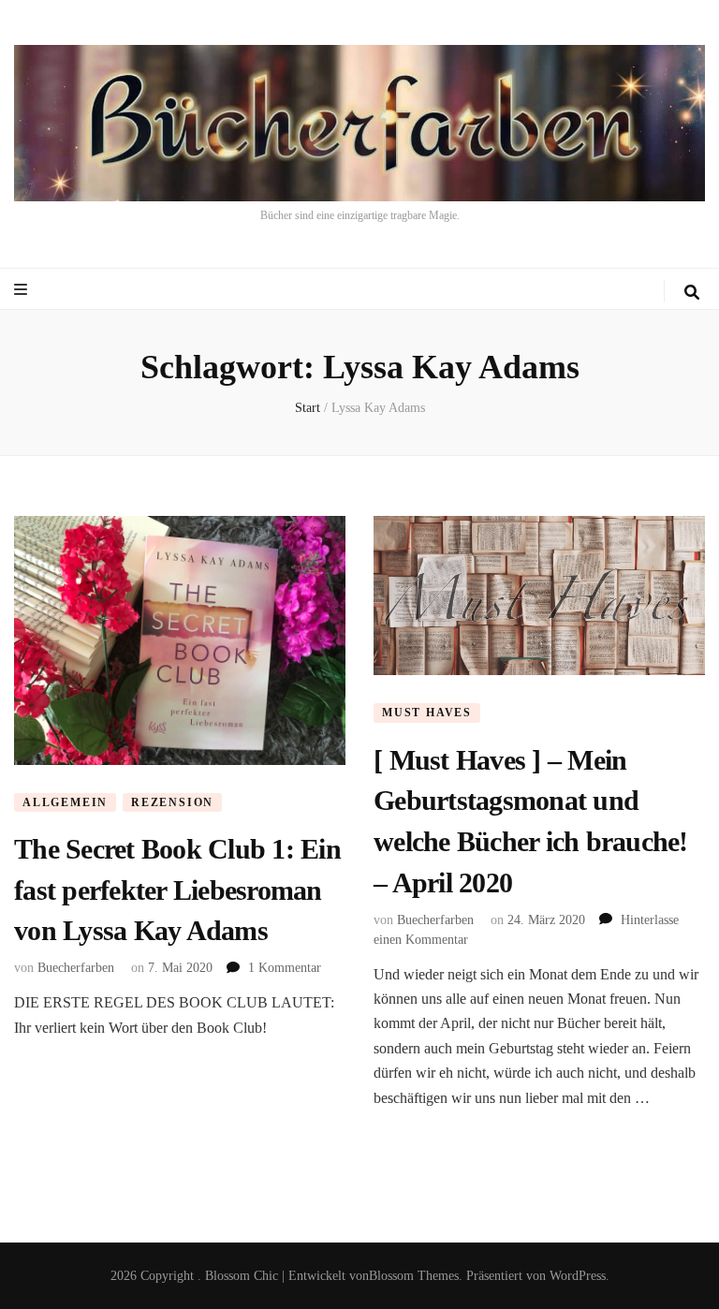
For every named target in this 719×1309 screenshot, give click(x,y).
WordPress (578, 1276)
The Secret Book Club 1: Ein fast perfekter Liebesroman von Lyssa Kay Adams (177, 889)
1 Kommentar (284, 968)
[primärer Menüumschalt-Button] (23, 290)
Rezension (172, 802)
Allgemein (65, 802)
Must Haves (427, 712)
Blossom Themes (414, 1276)
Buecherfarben (75, 968)
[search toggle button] (691, 293)
